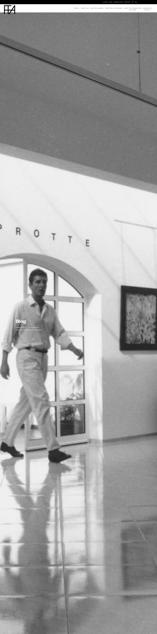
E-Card (105, 2)
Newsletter (118, 2)
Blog (111, 2)
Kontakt (127, 2)
